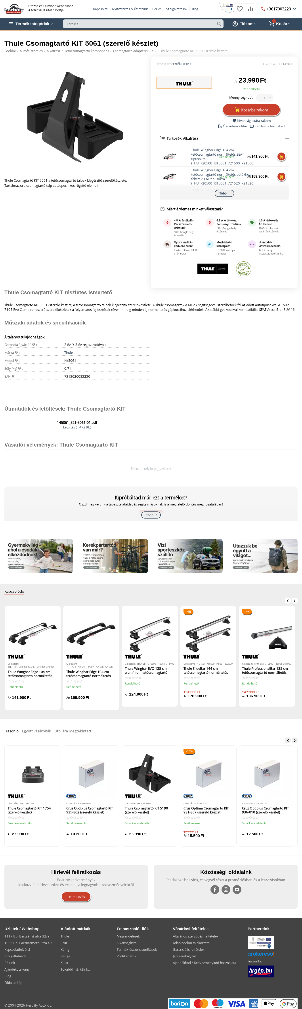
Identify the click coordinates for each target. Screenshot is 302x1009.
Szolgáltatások (176, 9)
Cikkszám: (269, 64)
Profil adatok (126, 956)
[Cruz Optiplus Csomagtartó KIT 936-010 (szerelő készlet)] (267, 773)
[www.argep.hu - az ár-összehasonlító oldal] (261, 971)
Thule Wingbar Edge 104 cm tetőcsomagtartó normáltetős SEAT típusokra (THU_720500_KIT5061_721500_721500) (32, 674)
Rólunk (9, 962)
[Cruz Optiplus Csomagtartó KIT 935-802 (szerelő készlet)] (91, 773)
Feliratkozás (76, 897)
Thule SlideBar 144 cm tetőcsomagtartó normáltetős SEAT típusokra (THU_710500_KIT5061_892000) (208, 670)
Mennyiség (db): (241, 97)
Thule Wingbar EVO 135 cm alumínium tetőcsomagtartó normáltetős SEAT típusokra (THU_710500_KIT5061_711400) (149, 670)
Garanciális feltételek (189, 949)
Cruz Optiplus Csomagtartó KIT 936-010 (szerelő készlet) (265, 810)
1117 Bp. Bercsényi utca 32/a (26, 936)
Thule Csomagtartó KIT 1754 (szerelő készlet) (29, 810)
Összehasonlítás (235, 126)
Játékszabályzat (184, 956)
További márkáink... (76, 969)
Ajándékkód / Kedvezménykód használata (204, 962)
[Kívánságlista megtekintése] (239, 11)
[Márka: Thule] (184, 83)
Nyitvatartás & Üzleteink (130, 9)
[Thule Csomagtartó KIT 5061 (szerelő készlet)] (74, 117)
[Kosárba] (281, 156)
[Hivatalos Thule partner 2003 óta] (212, 269)
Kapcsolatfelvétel (17, 949)
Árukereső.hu (255, 961)
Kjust (64, 962)
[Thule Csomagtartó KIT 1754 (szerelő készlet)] (32, 773)
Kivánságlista (126, 943)
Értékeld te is (182, 63)
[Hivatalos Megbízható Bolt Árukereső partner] (243, 268)
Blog (195, 9)
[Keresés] (219, 23)
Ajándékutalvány (17, 969)
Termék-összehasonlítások (137, 949)
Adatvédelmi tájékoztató (191, 943)
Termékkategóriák (32, 24)
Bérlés (157, 9)
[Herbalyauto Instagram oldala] (226, 889)
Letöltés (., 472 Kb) (77, 427)
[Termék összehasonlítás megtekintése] (250, 11)
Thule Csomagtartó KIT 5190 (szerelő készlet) (146, 810)
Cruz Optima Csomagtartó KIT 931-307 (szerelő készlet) (206, 810)
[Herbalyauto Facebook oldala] (214, 889)
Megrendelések (128, 936)
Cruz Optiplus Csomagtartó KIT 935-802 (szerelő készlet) (89, 810)
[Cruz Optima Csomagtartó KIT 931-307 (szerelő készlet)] (208, 773)
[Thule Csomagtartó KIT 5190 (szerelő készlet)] (150, 773)
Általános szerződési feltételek (195, 936)
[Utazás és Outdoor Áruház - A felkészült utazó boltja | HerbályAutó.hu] (14, 8)
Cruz (64, 943)
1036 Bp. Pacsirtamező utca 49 (28, 943)
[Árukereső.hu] (267, 955)
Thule (68, 352)
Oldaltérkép (13, 982)
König (65, 949)
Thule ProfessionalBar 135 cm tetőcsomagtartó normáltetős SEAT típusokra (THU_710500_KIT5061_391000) (267, 670)
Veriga (65, 956)
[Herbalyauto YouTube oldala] (237, 889)
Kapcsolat (100, 9)
